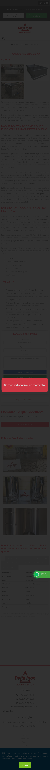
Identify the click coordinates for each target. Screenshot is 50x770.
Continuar (25, 765)
